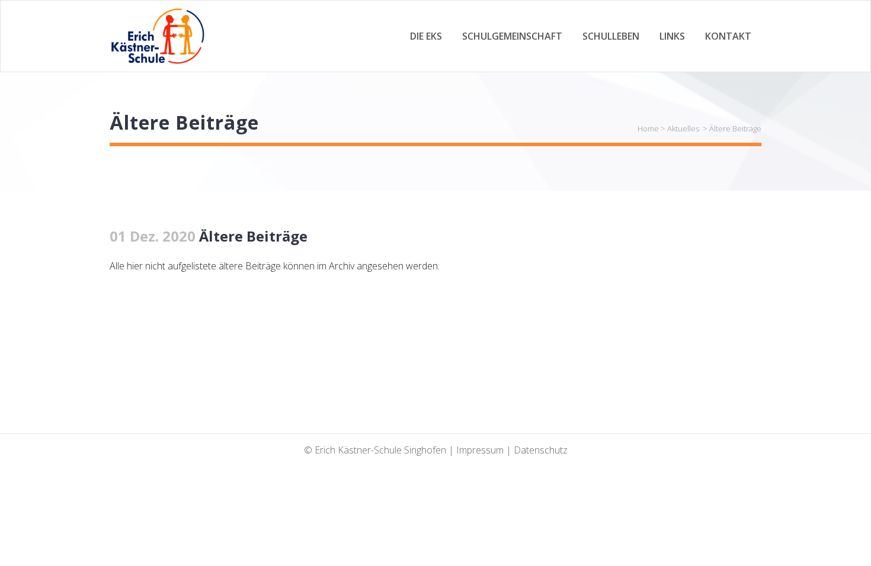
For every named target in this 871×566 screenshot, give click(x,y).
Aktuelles (683, 128)
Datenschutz (541, 449)
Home (648, 128)
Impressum (480, 449)
